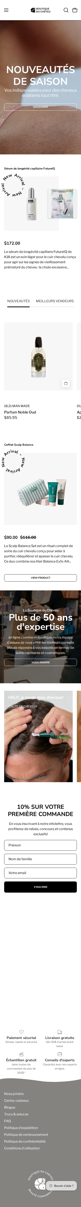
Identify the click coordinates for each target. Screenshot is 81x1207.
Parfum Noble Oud (20, 412)
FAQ (7, 1121)
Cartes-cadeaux (16, 1101)
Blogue (9, 1107)
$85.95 (10, 417)
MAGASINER (40, 107)
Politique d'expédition (21, 1128)
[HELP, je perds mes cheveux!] (38, 736)
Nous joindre (14, 1094)
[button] (66, 10)
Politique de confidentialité (24, 1141)
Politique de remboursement (26, 1135)
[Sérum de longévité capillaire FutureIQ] (31, 203)
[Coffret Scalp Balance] (40, 489)
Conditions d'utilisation (22, 1148)
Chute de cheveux (23, 706)
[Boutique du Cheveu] (40, 10)
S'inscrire (40, 887)
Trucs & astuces (16, 1114)
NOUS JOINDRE (41, 662)
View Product (40, 284)
